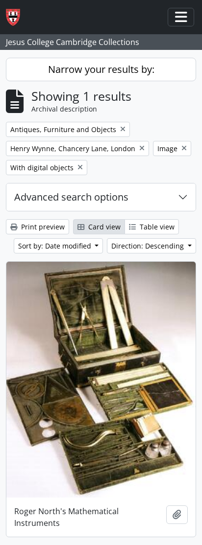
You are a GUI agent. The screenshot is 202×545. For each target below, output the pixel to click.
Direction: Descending (148, 245)
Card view (103, 226)
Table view (156, 226)
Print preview (42, 226)
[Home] (17, 17)
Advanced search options (71, 197)
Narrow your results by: (101, 69)
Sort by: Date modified (55, 245)
